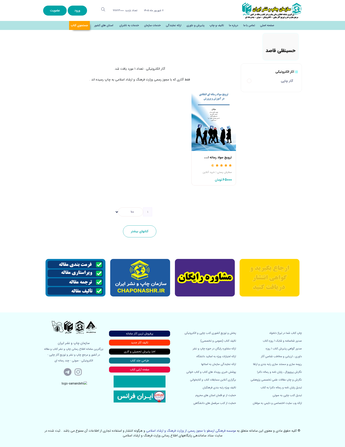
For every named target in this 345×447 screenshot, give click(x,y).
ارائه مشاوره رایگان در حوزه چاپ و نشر (214, 348)
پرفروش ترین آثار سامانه (139, 333)
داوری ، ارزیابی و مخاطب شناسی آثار (281, 356)
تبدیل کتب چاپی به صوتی (287, 395)
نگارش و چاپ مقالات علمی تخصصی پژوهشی (276, 380)
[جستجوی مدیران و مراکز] (103, 9)
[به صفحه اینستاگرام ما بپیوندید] (78, 372)
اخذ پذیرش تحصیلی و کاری (139, 351)
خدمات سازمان (152, 25)
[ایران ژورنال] (269, 277)
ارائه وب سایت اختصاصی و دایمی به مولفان (277, 403)
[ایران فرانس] (140, 396)
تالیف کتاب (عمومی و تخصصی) (218, 341)
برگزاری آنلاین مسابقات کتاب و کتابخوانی (213, 380)
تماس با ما (249, 25)
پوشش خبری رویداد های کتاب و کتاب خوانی (211, 372)
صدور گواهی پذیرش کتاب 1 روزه (284, 348)
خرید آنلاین (209, 172)
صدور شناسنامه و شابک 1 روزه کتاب (282, 341)
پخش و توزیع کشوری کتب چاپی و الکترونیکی (210, 333)
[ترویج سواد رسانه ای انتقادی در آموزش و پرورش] (213, 117)
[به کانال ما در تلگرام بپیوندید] (68, 372)
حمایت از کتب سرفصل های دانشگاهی (214, 403)
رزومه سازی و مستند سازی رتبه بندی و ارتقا (277, 364)
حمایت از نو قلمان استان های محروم (215, 395)
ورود (77, 10)
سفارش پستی (224, 172)
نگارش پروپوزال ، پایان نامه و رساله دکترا (279, 372)
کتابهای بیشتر (139, 231)
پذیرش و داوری (195, 25)
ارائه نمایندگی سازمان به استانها (218, 364)
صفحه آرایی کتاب (139, 369)
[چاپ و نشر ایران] (272, 10)
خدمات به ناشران (129, 25)
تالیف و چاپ (217, 25)
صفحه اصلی (267, 25)
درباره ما (233, 25)
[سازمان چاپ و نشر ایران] (205, 277)
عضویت (55, 10)
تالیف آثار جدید (139, 342)
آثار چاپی (287, 80)
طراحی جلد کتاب (139, 360)
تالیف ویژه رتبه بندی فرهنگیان (219, 387)
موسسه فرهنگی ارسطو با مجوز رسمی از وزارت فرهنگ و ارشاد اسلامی (191, 430)
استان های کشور (103, 25)
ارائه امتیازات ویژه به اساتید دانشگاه (216, 356)
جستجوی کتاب (79, 25)
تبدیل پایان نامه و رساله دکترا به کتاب (281, 387)
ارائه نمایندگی (173, 25)
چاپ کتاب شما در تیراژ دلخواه (286, 333)
